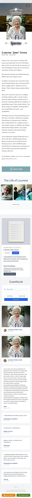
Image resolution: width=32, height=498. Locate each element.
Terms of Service (20, 491)
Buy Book (15, 253)
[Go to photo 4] (13, 325)
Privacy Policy (12, 491)
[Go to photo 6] (15, 325)
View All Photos (16, 204)
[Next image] (29, 316)
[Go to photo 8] (17, 325)
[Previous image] (3, 316)
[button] (16, 316)
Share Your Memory (10, 274)
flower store (13, 159)
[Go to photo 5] (14, 325)
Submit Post (16, 299)
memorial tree (20, 156)
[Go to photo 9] (18, 325)
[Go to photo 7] (16, 325)
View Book (7, 253)
